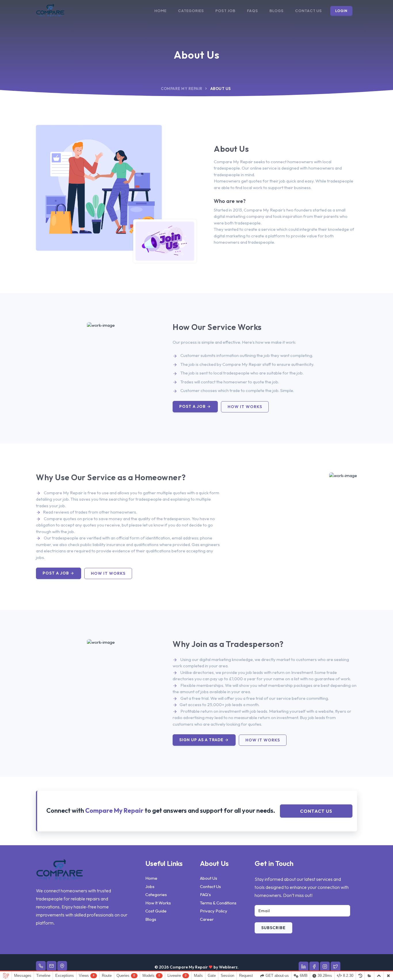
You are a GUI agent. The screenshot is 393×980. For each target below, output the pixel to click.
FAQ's (205, 894)
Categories (191, 10)
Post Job (225, 10)
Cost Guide (156, 911)
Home (160, 10)
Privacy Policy (213, 911)
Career (207, 919)
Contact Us (308, 10)
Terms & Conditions (218, 903)
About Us (208, 878)
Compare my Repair (182, 88)
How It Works (158, 903)
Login (341, 11)
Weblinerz (228, 967)
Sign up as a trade (202, 739)
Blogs (277, 10)
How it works (245, 406)
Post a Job (193, 406)
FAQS (252, 10)
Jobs (149, 886)
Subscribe (273, 927)
